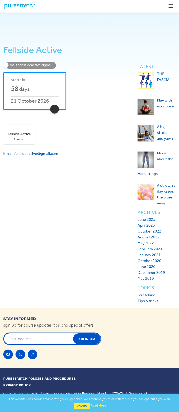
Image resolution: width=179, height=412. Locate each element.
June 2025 (146, 219)
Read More (98, 405)
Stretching (146, 295)
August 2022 (149, 237)
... (54, 109)
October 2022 (149, 231)
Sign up (87, 338)
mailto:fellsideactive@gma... (31, 65)
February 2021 (150, 249)
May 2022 (146, 243)
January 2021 (149, 255)
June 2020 (146, 267)
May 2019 (146, 278)
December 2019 (151, 272)
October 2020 (149, 261)
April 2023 (146, 225)
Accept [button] (82, 406)
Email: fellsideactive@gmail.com (30, 153)
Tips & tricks (148, 301)
